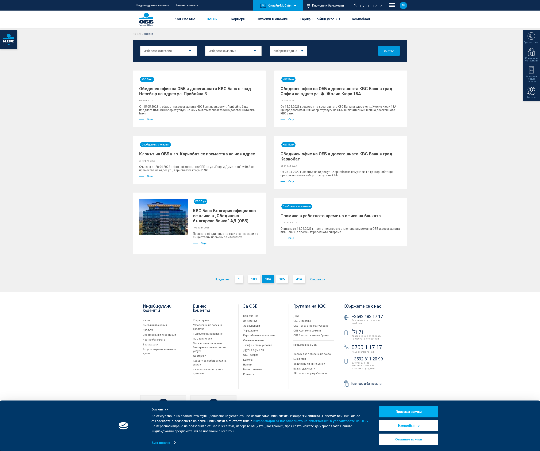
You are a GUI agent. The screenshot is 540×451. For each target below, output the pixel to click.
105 (282, 279)
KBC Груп (200, 201)
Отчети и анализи (272, 19)
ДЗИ (296, 316)
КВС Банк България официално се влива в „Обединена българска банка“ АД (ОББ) (224, 215)
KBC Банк (147, 79)
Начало (137, 34)
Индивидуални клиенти (152, 5)
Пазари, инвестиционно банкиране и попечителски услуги (209, 347)
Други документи (253, 350)
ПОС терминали (202, 338)
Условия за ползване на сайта (312, 354)
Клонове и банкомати (328, 5)
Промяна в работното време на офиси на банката (331, 215)
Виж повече (160, 442)
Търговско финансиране (208, 333)
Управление (250, 330)
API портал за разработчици (310, 373)
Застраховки (150, 344)
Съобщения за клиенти (155, 144)
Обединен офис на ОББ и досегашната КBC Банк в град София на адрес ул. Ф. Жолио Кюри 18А (336, 91)
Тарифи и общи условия (320, 19)
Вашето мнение (252, 369)
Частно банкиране (154, 339)
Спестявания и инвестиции (159, 334)
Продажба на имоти (305, 344)
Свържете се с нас (362, 306)
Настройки (406, 425)
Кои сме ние (184, 19)
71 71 (357, 332)
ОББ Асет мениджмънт (307, 330)
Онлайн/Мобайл (280, 5)
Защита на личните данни (309, 363)
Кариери (238, 19)
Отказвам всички (408, 439)
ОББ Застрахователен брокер (311, 335)
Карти (146, 320)
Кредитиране (201, 320)
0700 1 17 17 (371, 6)
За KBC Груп (250, 320)
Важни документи (304, 368)
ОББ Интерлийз (302, 320)
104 (268, 279)
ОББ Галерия (250, 354)
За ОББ (250, 306)
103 (254, 279)
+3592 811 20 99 (367, 358)
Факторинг (199, 356)
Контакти (361, 19)
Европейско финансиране (259, 335)
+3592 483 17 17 (367, 316)
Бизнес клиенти (187, 5)
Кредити (148, 330)
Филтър (388, 51)
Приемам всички (409, 411)
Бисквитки (299, 358)
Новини (213, 19)
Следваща (317, 279)
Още (150, 119)
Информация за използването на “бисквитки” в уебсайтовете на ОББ (310, 421)
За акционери (251, 325)
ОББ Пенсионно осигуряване (310, 325)
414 (299, 279)
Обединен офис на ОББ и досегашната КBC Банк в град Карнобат (336, 156)
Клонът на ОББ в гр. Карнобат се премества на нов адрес (197, 153)
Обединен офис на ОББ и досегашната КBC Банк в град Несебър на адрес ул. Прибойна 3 (195, 91)
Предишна (222, 279)
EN (403, 5)
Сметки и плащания (155, 325)
